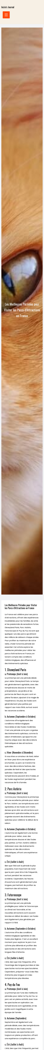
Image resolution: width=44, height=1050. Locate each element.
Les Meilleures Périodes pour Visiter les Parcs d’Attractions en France (21, 606)
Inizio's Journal (7, 7)
